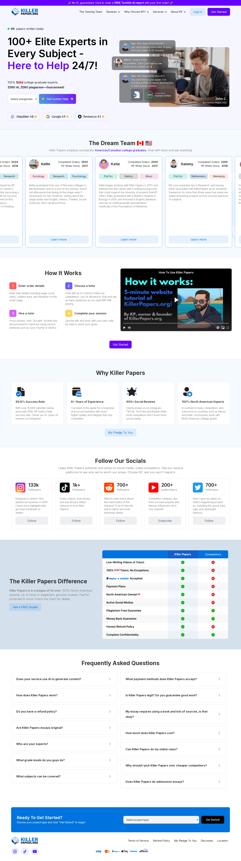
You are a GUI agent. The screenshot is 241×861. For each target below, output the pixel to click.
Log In (198, 12)
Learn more (42, 239)
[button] (113, 12)
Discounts (207, 840)
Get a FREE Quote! (25, 607)
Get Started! (213, 819)
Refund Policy (161, 840)
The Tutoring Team (90, 11)
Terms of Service (138, 840)
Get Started (219, 12)
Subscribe (165, 520)
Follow (32, 520)
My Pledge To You (120, 432)
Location (222, 840)
